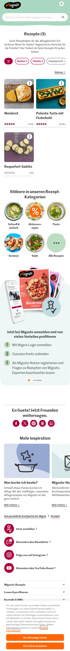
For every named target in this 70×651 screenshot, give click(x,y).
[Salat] (34, 245)
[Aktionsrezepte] (34, 215)
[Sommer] (13, 245)
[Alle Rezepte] (56, 245)
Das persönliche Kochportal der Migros (25, 516)
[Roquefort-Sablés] (19, 155)
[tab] (35, 584)
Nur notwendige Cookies (35, 637)
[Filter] (8, 61)
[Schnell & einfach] (13, 215)
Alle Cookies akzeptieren (35, 645)
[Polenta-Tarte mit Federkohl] (51, 104)
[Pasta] (56, 215)
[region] (35, 625)
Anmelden (37, 380)
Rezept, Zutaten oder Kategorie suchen (35, 17)
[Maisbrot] (19, 104)
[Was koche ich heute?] (27, 475)
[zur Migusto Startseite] (12, 3)
